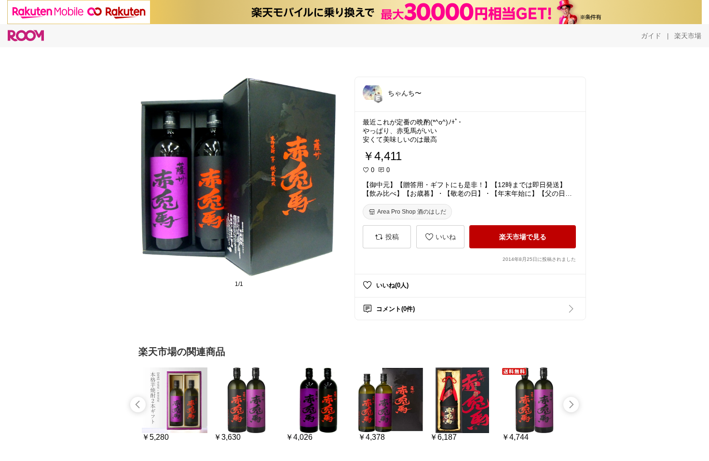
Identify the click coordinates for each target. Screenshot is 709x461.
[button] (372, 92)
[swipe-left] (138, 404)
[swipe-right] (571, 404)
